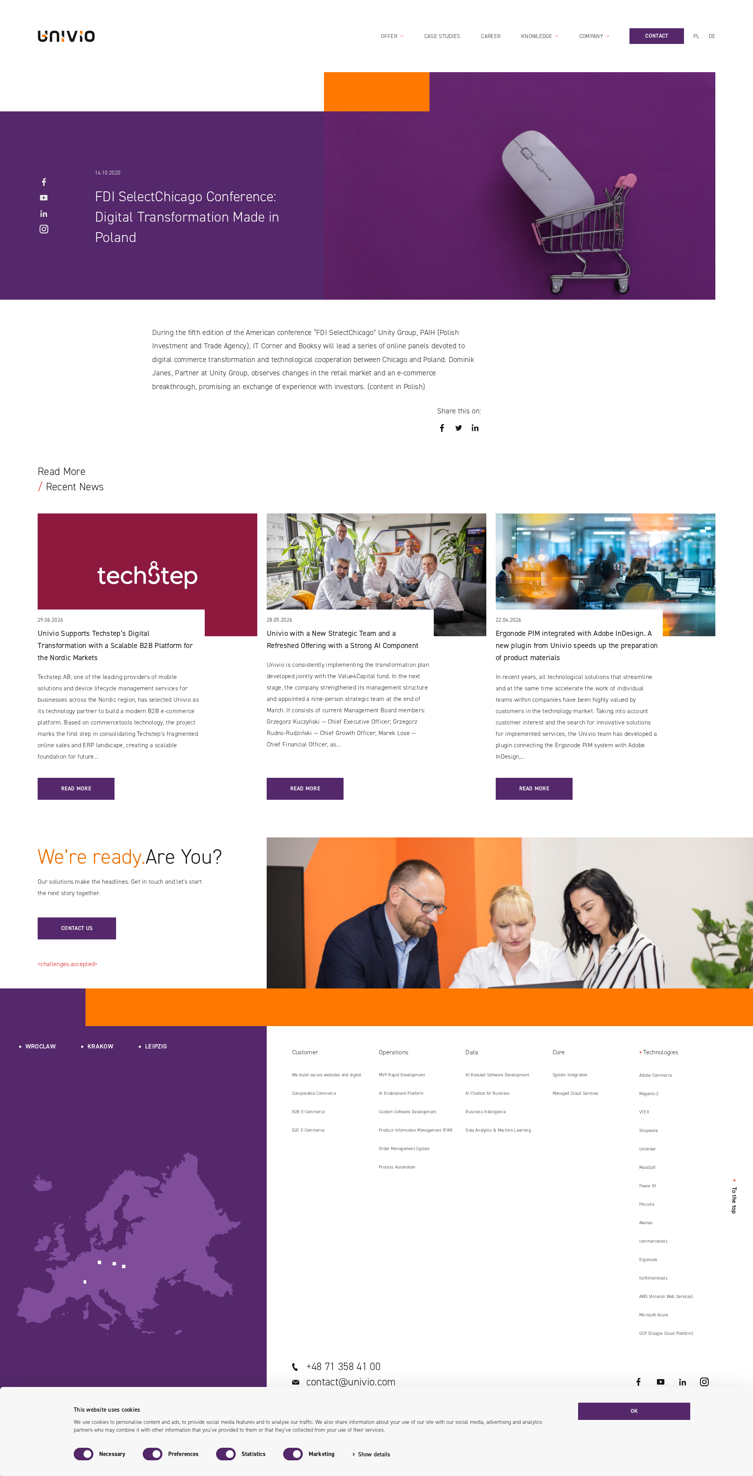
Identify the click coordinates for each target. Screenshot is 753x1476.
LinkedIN (44, 213)
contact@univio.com (351, 1382)
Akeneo (646, 1223)
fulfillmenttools (653, 1278)
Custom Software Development (408, 1112)
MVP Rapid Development (402, 1075)
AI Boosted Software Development (497, 1075)
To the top (734, 1196)
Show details (374, 1454)
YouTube (44, 198)
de (712, 36)
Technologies (660, 1052)
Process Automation (397, 1167)
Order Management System (404, 1149)
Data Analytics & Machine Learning (498, 1130)
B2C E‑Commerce (308, 1130)
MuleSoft (647, 1167)
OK (634, 1411)
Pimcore (646, 1204)
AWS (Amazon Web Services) (666, 1296)
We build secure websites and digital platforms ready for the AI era (327, 1078)
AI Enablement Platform (401, 1093)
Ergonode (648, 1260)
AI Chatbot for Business (487, 1093)
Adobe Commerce (655, 1075)
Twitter (458, 428)
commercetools (653, 1241)
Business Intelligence (486, 1112)
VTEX (644, 1112)
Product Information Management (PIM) (416, 1130)
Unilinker (647, 1149)
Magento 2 (648, 1094)
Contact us (77, 928)
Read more (76, 788)
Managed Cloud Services (575, 1093)
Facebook (44, 182)
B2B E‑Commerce (308, 1112)
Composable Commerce (314, 1093)
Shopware (648, 1131)
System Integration (570, 1075)
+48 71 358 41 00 (343, 1367)
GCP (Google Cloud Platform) (666, 1333)
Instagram (44, 229)
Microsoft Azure (653, 1315)
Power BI (648, 1186)
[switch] (152, 1454)
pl (696, 36)
